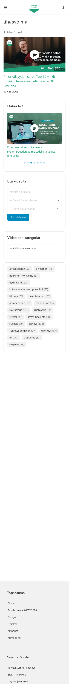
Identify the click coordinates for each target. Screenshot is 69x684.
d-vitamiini (44, 268)
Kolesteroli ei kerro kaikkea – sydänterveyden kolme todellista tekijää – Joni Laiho (32, 151)
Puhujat (12, 617)
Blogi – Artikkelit (17, 674)
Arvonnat (13, 631)
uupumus (32, 337)
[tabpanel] (34, 135)
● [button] (24, 162)
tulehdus (48, 330)
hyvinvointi (18, 282)
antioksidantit (19, 268)
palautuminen (39, 296)
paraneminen (19, 303)
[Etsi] (62, 7)
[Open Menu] (6, 7)
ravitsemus (18, 310)
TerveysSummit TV (22, 330)
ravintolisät (44, 303)
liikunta (16, 296)
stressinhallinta (39, 316)
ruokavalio (42, 310)
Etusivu (12, 603)
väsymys (16, 344)
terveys (36, 323)
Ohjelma (13, 624)
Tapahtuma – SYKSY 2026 (22, 610)
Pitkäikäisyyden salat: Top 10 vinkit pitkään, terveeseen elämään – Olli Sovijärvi (29, 81)
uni (13, 337)
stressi (15, 316)
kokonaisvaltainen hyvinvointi (28, 289)
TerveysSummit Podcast (21, 667)
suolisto (16, 323)
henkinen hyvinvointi (23, 275)
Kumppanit (14, 637)
